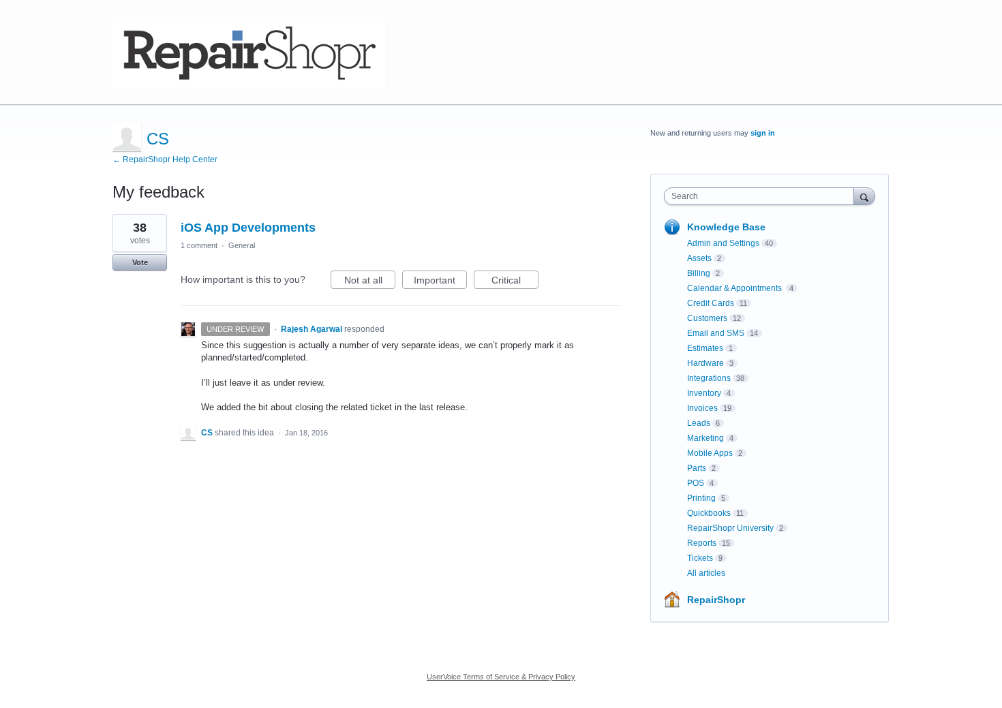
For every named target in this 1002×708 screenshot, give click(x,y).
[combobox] (762, 196)
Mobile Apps (710, 453)
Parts (696, 468)
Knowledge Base (726, 226)
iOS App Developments (248, 227)
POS (695, 483)
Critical (514, 282)
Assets (699, 258)
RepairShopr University (730, 528)
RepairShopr (716, 599)
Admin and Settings (723, 243)
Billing (698, 273)
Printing (701, 498)
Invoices (702, 408)
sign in (762, 133)
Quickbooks (709, 513)
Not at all (369, 282)
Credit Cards (710, 303)
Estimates (705, 348)
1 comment (199, 245)
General (241, 245)
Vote (140, 262)
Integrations (709, 378)
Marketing (705, 438)
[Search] (864, 195)
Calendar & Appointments (735, 288)
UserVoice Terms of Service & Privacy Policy (501, 677)
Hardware (705, 363)
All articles (706, 573)
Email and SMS (715, 333)
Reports (701, 543)
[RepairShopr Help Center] (248, 52)
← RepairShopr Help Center (164, 159)
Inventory (704, 393)
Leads (698, 423)
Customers (707, 318)
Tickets (700, 558)
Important (440, 282)
